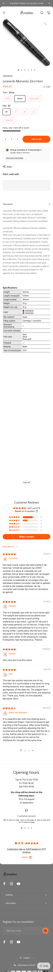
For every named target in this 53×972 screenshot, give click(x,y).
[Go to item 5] (31, 69)
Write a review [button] (26, 536)
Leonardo (8, 75)
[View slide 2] (24, 828)
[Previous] (4, 3)
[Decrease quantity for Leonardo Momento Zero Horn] (6, 139)
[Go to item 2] (21, 69)
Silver (19, 98)
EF (6, 112)
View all (26, 482)
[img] (9, 554)
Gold (7, 98)
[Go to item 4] (28, 69)
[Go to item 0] (18, 69)
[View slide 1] (21, 828)
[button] (14, 517)
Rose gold (34, 98)
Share (9, 166)
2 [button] (25, 750)
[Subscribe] (45, 930)
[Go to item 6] (34, 69)
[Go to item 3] (24, 69)
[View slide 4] (31, 828)
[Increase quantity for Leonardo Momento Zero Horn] (17, 139)
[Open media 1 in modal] (45, 24)
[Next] (49, 3)
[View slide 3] (28, 828)
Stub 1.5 (9, 120)
